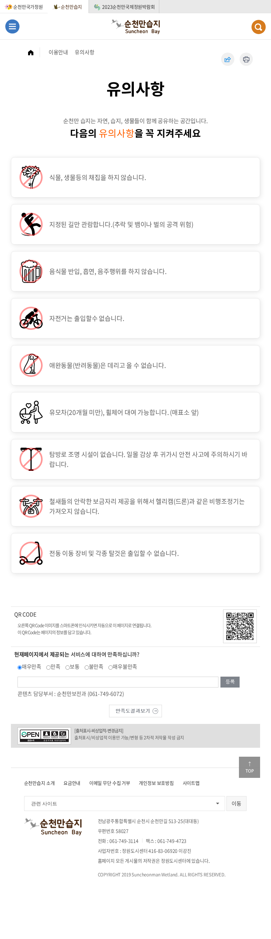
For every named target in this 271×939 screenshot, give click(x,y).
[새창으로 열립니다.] (135, 710)
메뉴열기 (12, 26)
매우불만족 (125, 666)
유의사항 (84, 52)
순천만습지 (71, 6)
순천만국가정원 (28, 6)
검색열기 (259, 27)
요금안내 (71, 783)
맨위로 (249, 767)
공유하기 (227, 59)
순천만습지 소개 (39, 783)
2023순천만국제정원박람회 (128, 6)
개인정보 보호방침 (156, 783)
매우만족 (31, 666)
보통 (75, 666)
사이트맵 (191, 783)
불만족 (96, 666)
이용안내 (58, 52)
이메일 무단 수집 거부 (109, 783)
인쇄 (246, 59)
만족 (55, 666)
